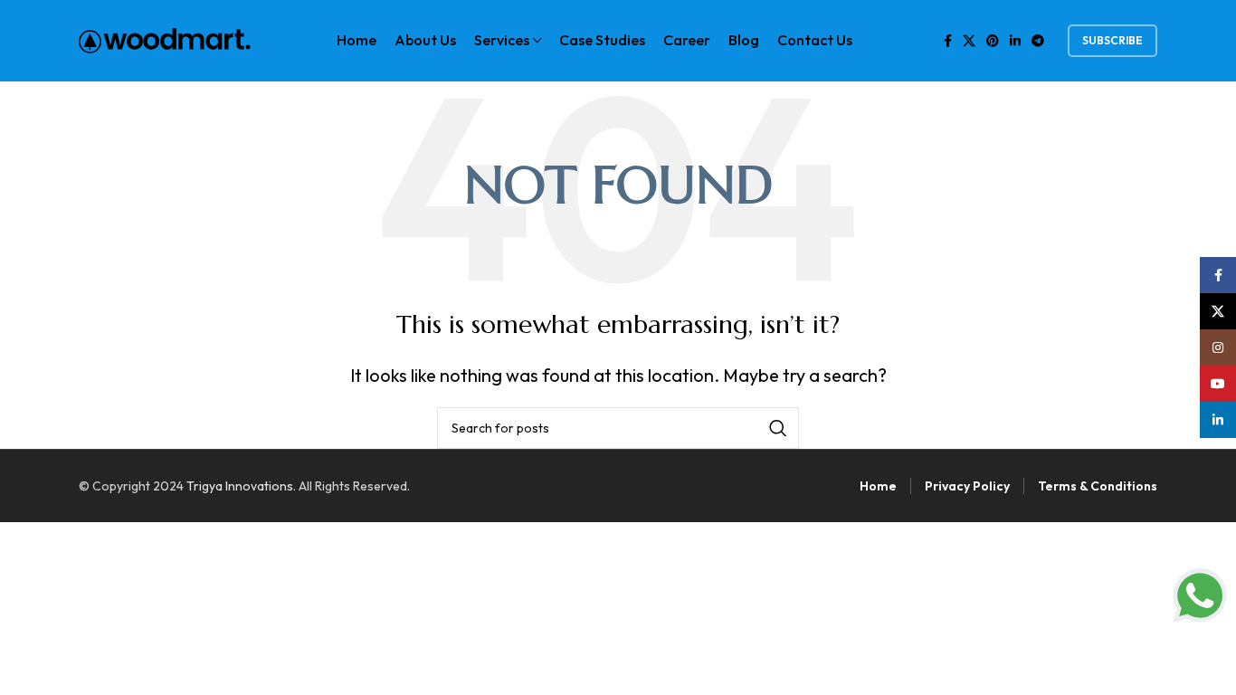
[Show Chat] (1200, 595)
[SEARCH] (778, 428)
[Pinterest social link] (992, 40)
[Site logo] (165, 38)
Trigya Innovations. (241, 486)
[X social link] (969, 40)
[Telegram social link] (1038, 40)
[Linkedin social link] (1015, 40)
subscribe (1112, 40)
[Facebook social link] (947, 40)
